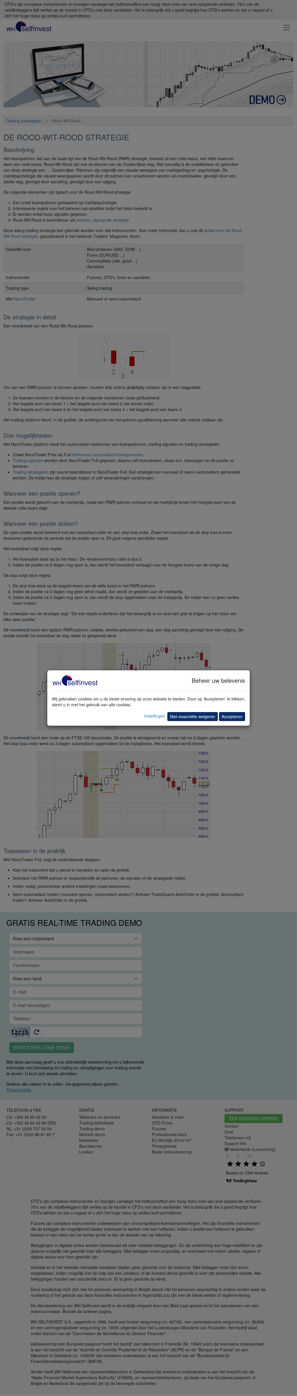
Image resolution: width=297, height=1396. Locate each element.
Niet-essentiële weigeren (192, 716)
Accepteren (232, 716)
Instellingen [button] (154, 716)
